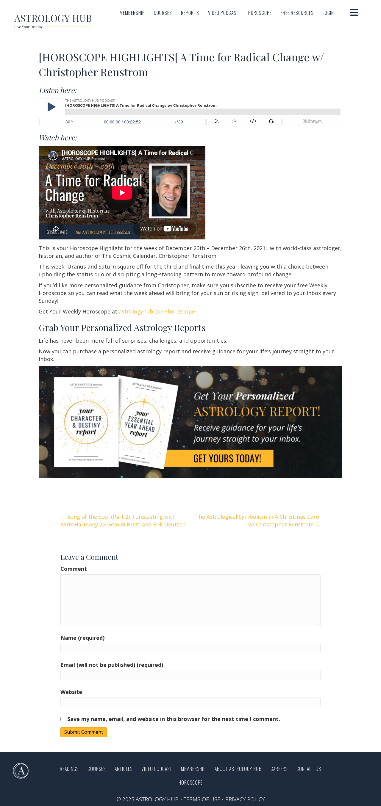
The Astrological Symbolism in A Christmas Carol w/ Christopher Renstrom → (258, 520)
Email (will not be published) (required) (111, 664)
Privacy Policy (245, 799)
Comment (73, 568)
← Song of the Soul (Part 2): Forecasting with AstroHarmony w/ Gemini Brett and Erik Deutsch (122, 520)
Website (71, 691)
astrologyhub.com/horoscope (157, 311)
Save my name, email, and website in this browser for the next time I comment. (173, 718)
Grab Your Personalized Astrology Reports (122, 327)
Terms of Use (202, 799)
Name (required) (82, 637)
